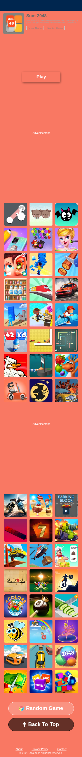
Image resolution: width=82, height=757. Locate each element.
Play (41, 76)
